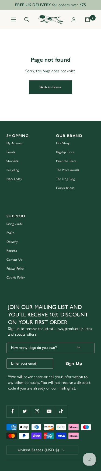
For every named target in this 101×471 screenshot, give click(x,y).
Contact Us (14, 259)
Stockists (12, 161)
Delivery (12, 242)
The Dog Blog (65, 179)
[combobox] (38, 348)
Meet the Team (66, 161)
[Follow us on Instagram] (37, 411)
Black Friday (14, 179)
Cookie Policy (15, 277)
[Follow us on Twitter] (25, 411)
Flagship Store (65, 152)
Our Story (63, 143)
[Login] (74, 19)
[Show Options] (78, 348)
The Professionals (67, 170)
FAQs (10, 233)
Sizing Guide (14, 224)
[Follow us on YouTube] (49, 411)
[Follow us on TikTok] (61, 411)
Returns (11, 251)
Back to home (50, 87)
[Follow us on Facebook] (12, 411)
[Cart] (87, 19)
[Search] (27, 19)
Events (10, 152)
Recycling (12, 170)
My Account (14, 143)
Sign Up (73, 363)
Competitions (65, 188)
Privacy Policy (15, 268)
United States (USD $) (38, 450)
